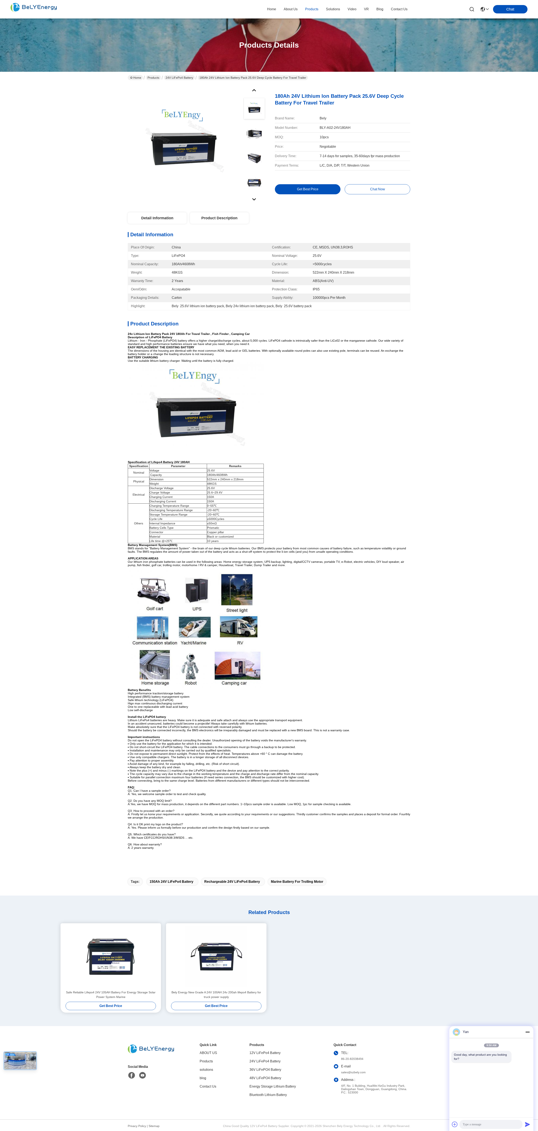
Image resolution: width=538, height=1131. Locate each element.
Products (153, 77)
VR (366, 9)
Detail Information (157, 218)
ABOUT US (208, 1053)
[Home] (151, 1054)
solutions (333, 9)
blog (379, 9)
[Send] (527, 1124)
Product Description (219, 218)
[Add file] (455, 1124)
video (352, 9)
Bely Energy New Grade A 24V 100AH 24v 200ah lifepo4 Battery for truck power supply (216, 995)
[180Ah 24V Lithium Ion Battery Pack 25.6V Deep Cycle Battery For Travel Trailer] (184, 143)
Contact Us (208, 1086)
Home (271, 9)
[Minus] (527, 1031)
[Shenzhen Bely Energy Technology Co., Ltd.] (34, 9)
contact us (399, 9)
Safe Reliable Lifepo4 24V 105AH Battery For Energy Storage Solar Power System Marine (111, 995)
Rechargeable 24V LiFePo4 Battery (232, 881)
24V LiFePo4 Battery (179, 77)
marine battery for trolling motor (297, 881)
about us (291, 9)
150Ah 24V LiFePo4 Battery (171, 881)
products (311, 9)
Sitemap (154, 1126)
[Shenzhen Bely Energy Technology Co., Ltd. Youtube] (142, 1075)
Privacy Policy (137, 1126)
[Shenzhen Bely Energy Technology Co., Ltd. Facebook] (131, 1075)
